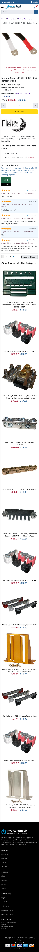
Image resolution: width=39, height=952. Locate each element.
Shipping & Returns (7, 910)
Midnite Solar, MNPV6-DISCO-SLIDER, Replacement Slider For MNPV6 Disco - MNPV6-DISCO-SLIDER (19, 304)
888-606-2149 (9, 2)
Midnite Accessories (25, 19)
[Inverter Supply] (13, 7)
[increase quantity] (35, 105)
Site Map (4, 888)
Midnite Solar (12, 19)
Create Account (6, 902)
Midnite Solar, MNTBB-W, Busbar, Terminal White (19, 625)
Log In (35, 2)
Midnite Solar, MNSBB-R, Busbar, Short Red (19, 760)
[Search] (36, 12)
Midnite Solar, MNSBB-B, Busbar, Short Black (19, 351)
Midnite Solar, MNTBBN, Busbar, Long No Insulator (19, 489)
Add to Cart (19, 112)
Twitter (3, 862)
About (3, 876)
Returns (3, 884)
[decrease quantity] (3, 105)
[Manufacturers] (2, 7)
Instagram (4, 858)
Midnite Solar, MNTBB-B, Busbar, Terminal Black (19, 716)
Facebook (4, 854)
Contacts (4, 880)
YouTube (4, 866)
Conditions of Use (7, 914)
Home (3, 19)
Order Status (5, 906)
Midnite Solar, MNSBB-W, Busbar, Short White (19, 580)
